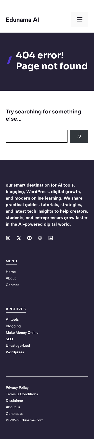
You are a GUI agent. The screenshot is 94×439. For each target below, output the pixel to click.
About (11, 278)
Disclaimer (14, 400)
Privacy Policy (17, 387)
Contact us (14, 413)
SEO (9, 339)
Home (11, 272)
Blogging (13, 326)
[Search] (79, 136)
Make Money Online (22, 332)
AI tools (12, 319)
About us (13, 407)
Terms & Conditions (22, 394)
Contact (12, 285)
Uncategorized (18, 345)
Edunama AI (22, 19)
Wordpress (15, 352)
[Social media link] (8, 238)
